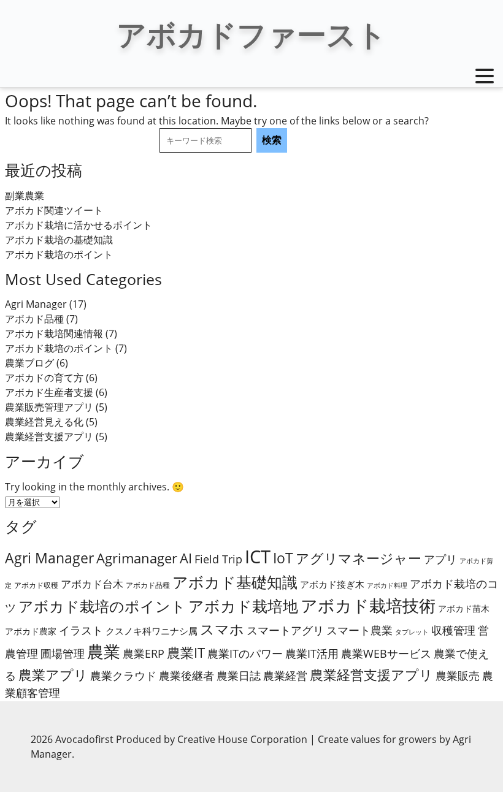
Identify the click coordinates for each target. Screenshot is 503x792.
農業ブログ (29, 363)
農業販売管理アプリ (49, 407)
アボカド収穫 (36, 585)
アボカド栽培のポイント (59, 254)
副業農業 (24, 195)
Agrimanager (136, 558)
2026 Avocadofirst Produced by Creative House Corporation (170, 739)
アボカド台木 (92, 584)
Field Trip (218, 559)
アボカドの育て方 (44, 377)
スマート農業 (359, 630)
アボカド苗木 (464, 608)
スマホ (222, 629)
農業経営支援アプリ (49, 436)
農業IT (186, 652)
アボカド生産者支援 (49, 392)
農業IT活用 (312, 653)
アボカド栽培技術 (368, 606)
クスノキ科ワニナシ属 (152, 631)
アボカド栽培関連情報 (54, 333)
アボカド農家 (30, 631)
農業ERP (143, 653)
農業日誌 (239, 675)
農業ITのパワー (245, 653)
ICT (258, 556)
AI (186, 558)
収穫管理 (453, 630)
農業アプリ (53, 674)
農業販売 (458, 675)
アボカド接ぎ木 (332, 584)
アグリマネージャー (358, 558)
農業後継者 (186, 675)
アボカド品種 (34, 319)
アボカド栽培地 (243, 606)
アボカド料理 (387, 585)
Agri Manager (36, 304)
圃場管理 (62, 653)
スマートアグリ (285, 630)
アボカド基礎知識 (235, 581)
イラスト (81, 630)
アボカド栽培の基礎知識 (59, 239)
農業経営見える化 (44, 421)
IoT (283, 558)
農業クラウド (123, 675)
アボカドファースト (251, 34)
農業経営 (285, 675)
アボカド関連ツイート (54, 210)
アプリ (440, 559)
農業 (103, 652)
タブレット (412, 632)
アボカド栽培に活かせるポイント (78, 225)
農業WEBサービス (386, 653)
